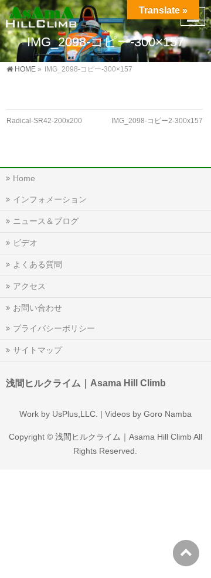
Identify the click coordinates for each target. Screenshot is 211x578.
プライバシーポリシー (54, 328)
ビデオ (25, 242)
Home (24, 178)
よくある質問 (37, 264)
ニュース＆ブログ (46, 221)
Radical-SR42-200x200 (44, 121)
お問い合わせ (37, 307)
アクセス (29, 286)
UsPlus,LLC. (75, 414)
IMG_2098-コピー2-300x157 (157, 121)
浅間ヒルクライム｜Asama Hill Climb (123, 436)
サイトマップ (37, 350)
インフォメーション (50, 199)
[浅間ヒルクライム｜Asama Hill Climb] (42, 15)
